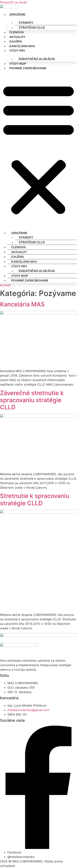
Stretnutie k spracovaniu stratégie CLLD (34, 499)
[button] (38, 149)
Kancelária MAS (22, 46)
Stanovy (26, 22)
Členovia (16, 32)
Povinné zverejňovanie (27, 68)
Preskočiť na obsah (13, 2)
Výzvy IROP (17, 63)
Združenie (17, 14)
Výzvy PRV (17, 50)
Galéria (15, 41)
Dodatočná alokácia (37, 59)
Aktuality (17, 37)
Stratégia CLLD (32, 27)
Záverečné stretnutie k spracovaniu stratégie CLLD (32, 400)
